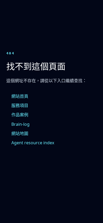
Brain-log (20, 124)
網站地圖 (19, 133)
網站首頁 (19, 96)
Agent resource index (32, 143)
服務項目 (19, 105)
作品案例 (19, 115)
